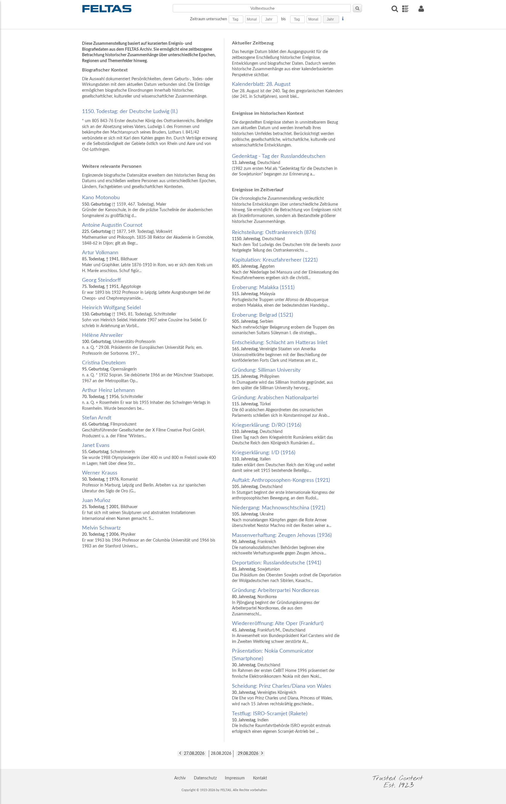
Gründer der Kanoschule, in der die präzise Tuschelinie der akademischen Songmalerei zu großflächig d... (147, 206)
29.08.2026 (248, 754)
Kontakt (260, 778)
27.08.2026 (194, 754)
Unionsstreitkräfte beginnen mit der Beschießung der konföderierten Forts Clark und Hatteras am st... (279, 351)
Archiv (180, 778)
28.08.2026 (221, 754)
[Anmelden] (421, 8)
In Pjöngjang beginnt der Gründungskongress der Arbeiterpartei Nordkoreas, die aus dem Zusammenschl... (275, 602)
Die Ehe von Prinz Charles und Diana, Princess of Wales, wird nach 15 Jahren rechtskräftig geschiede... (282, 695)
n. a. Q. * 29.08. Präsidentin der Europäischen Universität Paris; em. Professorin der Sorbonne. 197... (142, 344)
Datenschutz (205, 778)
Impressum (235, 778)
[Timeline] (405, 8)
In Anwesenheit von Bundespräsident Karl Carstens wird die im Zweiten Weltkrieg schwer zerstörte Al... (285, 632)
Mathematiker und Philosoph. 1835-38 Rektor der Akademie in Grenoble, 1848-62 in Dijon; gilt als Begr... (148, 234)
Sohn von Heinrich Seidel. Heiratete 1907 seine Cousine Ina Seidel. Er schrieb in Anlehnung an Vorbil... (144, 316)
